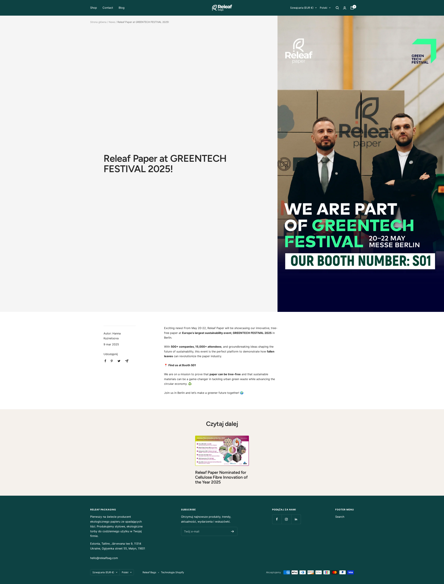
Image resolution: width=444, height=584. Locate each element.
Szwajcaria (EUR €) (301, 7)
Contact (108, 7)
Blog (122, 7)
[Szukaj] (337, 7)
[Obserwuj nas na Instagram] (286, 519)
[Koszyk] (352, 7)
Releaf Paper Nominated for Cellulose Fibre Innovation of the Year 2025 (221, 477)
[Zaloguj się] (344, 7)
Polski (323, 7)
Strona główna (98, 21)
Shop (93, 7)
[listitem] (105, 360)
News (112, 21)
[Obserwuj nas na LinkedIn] (296, 519)
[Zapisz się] (232, 531)
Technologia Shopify (172, 572)
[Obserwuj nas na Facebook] (277, 519)
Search (339, 516)
